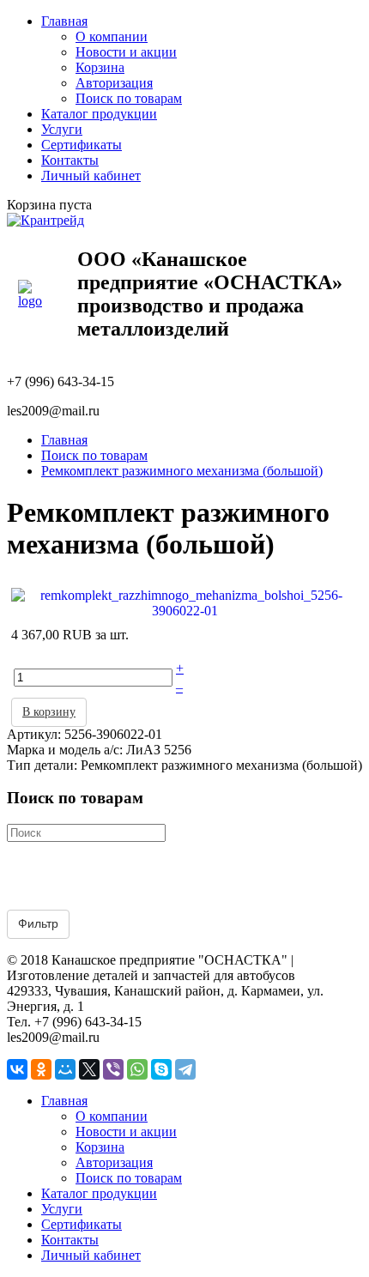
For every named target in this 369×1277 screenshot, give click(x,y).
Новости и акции (126, 52)
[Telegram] (185, 1069)
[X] (89, 1069)
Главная (64, 21)
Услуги (61, 129)
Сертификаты (81, 144)
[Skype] (161, 1069)
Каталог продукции (99, 113)
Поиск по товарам (129, 98)
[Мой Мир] (65, 1069)
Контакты (70, 160)
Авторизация (114, 83)
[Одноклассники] (41, 1069)
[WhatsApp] (137, 1069)
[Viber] (113, 1069)
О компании (112, 36)
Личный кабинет (91, 175)
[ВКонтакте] (17, 1069)
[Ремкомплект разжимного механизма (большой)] (184, 601)
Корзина (100, 67)
